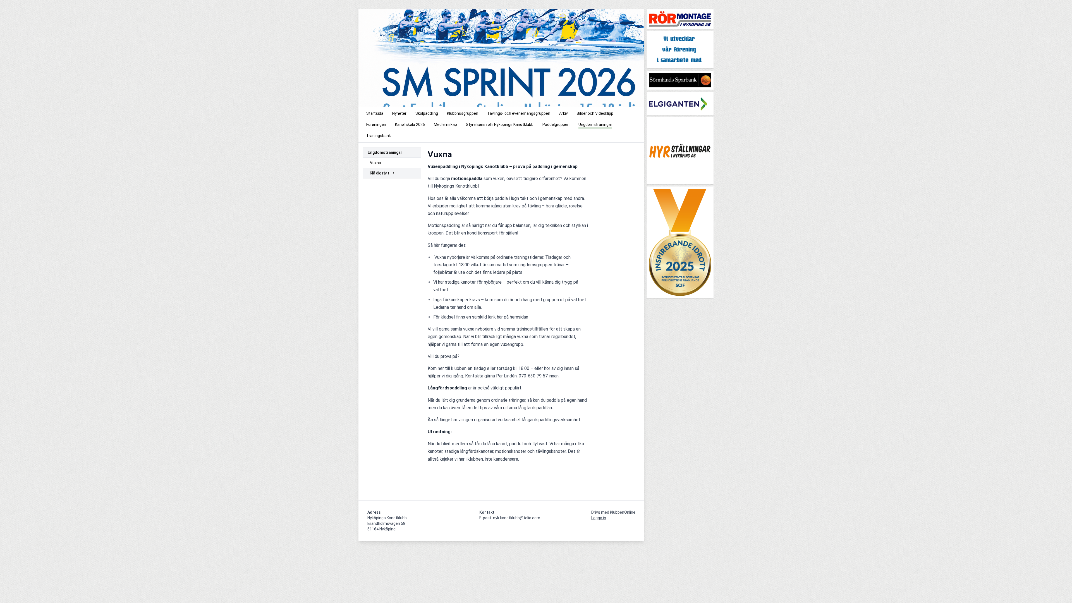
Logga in (598, 518)
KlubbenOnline (622, 512)
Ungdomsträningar (385, 152)
